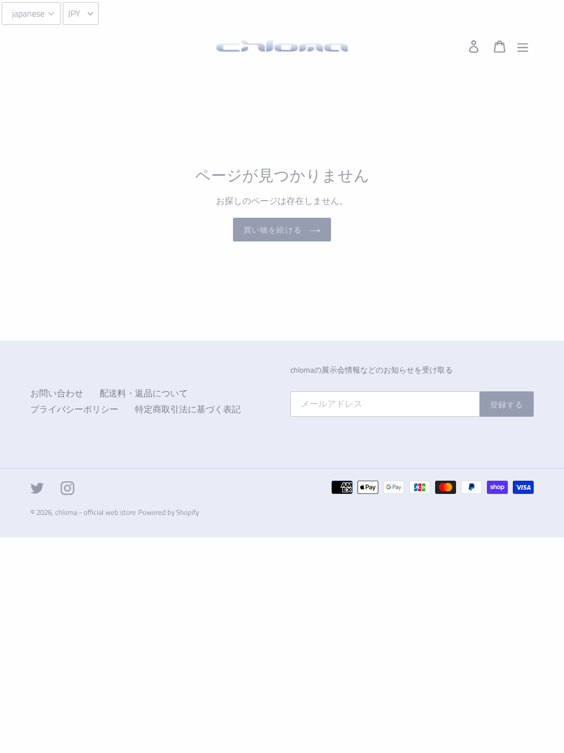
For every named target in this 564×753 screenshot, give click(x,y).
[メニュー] (523, 45)
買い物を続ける (273, 229)
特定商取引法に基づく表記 (188, 409)
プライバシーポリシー (74, 409)
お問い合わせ (56, 393)
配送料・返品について (144, 393)
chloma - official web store (95, 512)
